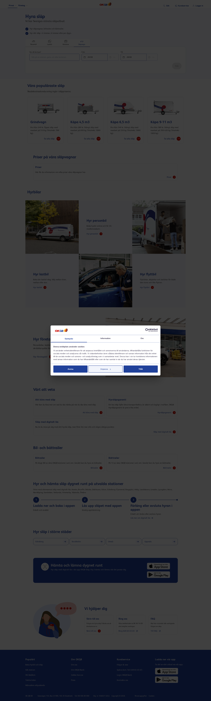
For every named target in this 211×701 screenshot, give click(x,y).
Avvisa (70, 369)
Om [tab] (142, 338)
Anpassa (104, 369)
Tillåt (141, 369)
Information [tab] (105, 338)
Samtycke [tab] (69, 339)
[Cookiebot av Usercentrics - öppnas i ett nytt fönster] (147, 330)
